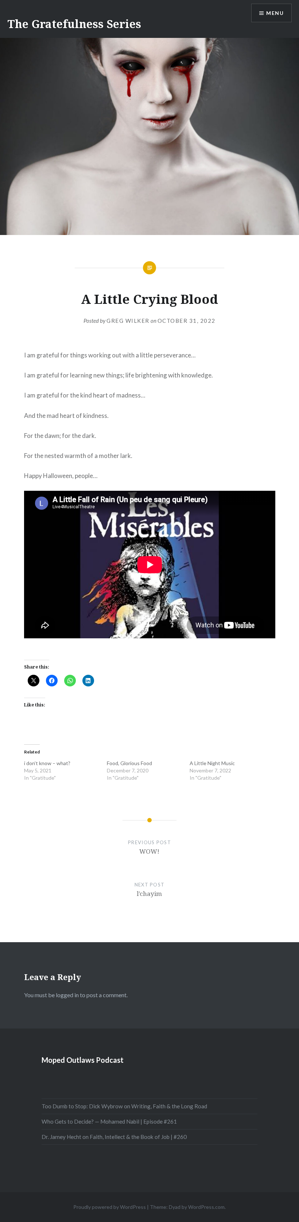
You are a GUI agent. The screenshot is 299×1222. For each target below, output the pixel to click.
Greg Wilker (128, 320)
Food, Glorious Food (129, 763)
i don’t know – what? (47, 763)
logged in (67, 994)
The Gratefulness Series (74, 23)
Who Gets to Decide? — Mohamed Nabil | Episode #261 (109, 1121)
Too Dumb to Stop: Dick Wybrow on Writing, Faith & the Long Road (124, 1106)
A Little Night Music (212, 763)
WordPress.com (206, 1207)
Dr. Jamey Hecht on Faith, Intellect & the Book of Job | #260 (114, 1136)
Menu (275, 13)
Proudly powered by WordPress (109, 1207)
